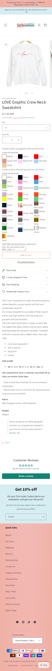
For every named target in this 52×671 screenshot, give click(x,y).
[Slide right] (32, 93)
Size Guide (10, 585)
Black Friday (11, 610)
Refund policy (12, 560)
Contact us (10, 566)
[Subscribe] (43, 517)
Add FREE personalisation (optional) (19, 244)
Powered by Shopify (29, 661)
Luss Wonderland (15, 661)
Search (9, 535)
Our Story (10, 541)
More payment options (26, 262)
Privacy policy (13, 665)
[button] (5, 25)
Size (3, 122)
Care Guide (10, 598)
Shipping (15, 118)
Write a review (26, 476)
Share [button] (7, 442)
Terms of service (13, 604)
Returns (9, 554)
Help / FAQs (11, 591)
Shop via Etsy (11, 579)
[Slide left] (20, 93)
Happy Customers (13, 572)
